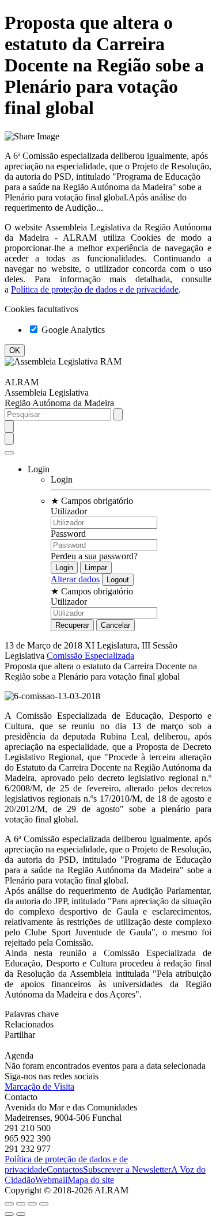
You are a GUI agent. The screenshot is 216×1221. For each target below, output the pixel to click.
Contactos (65, 1169)
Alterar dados (75, 579)
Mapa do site (90, 1180)
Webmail (51, 1180)
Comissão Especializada (90, 656)
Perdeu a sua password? (94, 556)
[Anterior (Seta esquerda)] (9, 1214)
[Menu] (9, 452)
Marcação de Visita (39, 1086)
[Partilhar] (20, 1203)
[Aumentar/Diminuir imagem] (43, 1203)
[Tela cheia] (32, 1203)
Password (68, 534)
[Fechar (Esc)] (9, 1203)
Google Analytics (72, 330)
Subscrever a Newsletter (127, 1169)
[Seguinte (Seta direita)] (20, 1214)
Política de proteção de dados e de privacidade (95, 289)
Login (62, 479)
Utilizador (69, 511)
